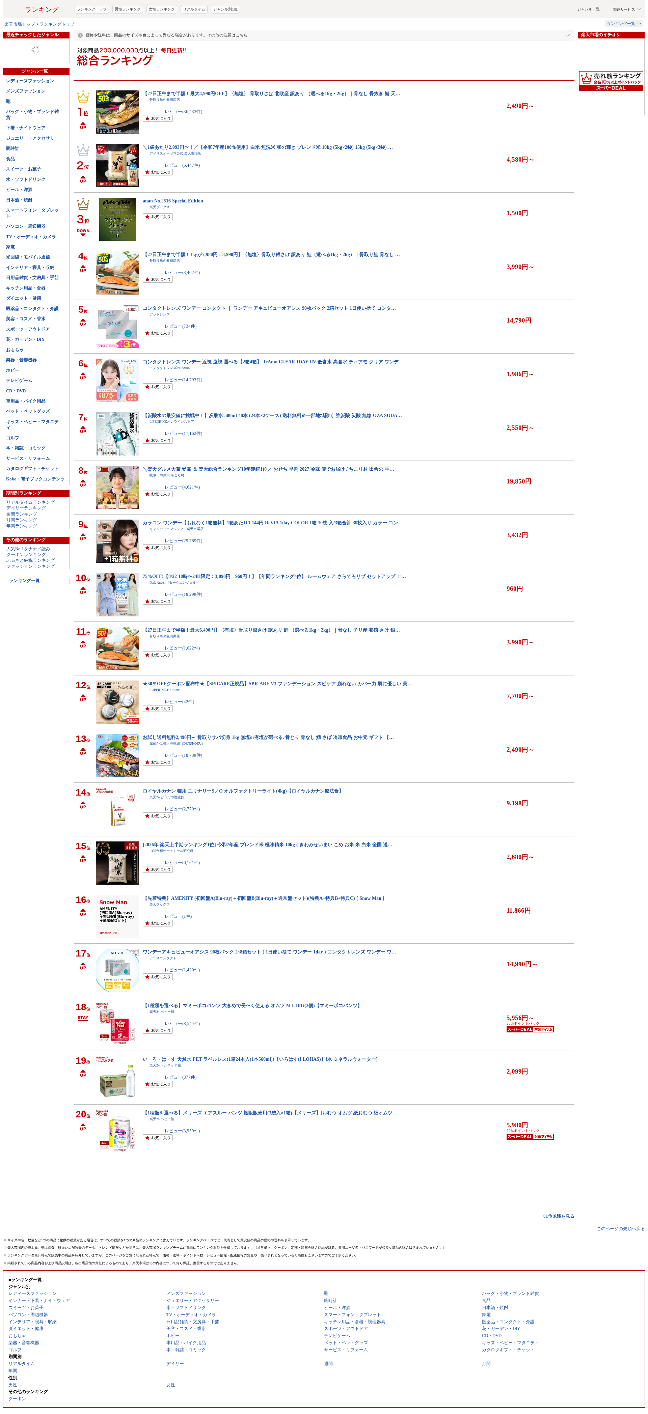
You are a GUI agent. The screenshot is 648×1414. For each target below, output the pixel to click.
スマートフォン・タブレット (32, 212)
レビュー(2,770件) (182, 808)
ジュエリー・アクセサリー (32, 138)
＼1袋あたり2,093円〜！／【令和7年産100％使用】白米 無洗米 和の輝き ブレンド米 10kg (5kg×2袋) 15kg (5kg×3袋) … (268, 147)
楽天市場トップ (19, 24)
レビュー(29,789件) (183, 540)
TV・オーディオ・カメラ (31, 236)
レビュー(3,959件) (182, 1130)
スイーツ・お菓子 (23, 168)
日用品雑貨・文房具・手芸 (32, 277)
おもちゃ (15, 349)
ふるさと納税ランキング (30, 560)
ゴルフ (12, 437)
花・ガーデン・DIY (25, 339)
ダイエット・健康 (23, 298)
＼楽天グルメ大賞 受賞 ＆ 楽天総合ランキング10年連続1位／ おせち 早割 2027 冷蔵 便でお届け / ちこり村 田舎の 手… (268, 469)
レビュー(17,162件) (183, 433)
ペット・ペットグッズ (28, 411)
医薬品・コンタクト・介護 (32, 308)
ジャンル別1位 (225, 9)
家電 (10, 246)
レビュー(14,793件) (183, 379)
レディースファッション (30, 80)
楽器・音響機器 (21, 359)
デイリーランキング (26, 507)
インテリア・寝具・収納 (30, 267)
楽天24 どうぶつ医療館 (167, 797)
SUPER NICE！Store (165, 690)
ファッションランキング (30, 566)
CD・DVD (16, 390)
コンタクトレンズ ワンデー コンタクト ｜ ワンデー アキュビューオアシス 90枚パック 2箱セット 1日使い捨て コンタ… (269, 308)
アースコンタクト (163, 958)
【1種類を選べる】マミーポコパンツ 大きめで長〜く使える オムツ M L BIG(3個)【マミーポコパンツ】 (252, 1005)
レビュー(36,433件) (183, 111)
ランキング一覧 (24, 580)
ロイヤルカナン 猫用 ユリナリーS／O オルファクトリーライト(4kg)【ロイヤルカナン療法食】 (243, 791)
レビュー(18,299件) (183, 594)
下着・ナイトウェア (26, 127)
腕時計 (12, 148)
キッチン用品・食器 (26, 287)
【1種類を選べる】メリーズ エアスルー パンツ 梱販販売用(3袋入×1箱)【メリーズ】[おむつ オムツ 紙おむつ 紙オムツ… (270, 1112)
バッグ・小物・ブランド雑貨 (32, 114)
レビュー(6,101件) (182, 862)
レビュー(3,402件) (182, 272)
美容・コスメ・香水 (26, 318)
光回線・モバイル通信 (28, 256)
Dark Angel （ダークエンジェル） (174, 582)
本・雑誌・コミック (26, 447)
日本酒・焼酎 (19, 199)
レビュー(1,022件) (182, 647)
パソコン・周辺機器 (26, 226)
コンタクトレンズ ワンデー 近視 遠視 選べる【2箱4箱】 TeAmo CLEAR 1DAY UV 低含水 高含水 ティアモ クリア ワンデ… (273, 361)
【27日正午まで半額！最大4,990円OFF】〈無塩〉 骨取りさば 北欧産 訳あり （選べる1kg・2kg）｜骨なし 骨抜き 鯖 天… (271, 93)
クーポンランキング (26, 554)
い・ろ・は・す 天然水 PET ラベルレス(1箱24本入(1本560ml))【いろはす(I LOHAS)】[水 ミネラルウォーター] (260, 1059)
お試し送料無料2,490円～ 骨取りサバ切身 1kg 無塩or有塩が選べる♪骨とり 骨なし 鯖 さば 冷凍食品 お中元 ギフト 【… (268, 737)
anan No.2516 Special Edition (173, 200)
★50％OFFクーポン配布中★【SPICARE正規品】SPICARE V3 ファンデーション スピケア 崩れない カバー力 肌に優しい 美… (277, 683)
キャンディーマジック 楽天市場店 (177, 529)
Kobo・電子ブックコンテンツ (35, 478)
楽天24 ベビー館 (162, 1012)
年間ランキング (21, 525)
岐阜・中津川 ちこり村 (167, 475)
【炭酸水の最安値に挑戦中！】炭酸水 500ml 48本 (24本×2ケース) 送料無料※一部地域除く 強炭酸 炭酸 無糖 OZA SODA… (272, 415)
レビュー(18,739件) (183, 755)
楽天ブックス (160, 207)
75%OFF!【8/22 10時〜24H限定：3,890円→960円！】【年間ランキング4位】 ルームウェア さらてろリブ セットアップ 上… (274, 576)
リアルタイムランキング (30, 502)
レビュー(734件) (180, 326)
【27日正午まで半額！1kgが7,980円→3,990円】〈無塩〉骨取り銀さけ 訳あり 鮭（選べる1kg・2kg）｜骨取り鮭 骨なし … (271, 254)
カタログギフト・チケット (32, 468)
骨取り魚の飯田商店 (165, 100)
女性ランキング (162, 9)
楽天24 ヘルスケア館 (165, 1065)
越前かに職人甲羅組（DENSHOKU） (177, 743)
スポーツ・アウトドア (28, 329)
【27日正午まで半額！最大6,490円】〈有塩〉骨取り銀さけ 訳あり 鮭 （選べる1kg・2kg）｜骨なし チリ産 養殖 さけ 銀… (271, 630)
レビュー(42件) (179, 701)
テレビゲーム (19, 380)
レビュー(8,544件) (182, 1023)
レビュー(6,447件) (182, 165)
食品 (10, 158)
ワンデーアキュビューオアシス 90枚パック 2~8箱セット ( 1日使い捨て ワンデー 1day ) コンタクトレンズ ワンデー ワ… (269, 951)
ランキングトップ (92, 9)
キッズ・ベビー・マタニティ (32, 424)
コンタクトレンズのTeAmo (170, 368)
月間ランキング (21, 519)
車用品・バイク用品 (26, 401)
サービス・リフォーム (28, 458)
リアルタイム (194, 9)
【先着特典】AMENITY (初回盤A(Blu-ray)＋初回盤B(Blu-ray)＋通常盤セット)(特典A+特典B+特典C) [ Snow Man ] (263, 898)
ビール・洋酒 (19, 189)
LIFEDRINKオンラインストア (172, 421)
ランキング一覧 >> (624, 23)
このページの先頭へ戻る (621, 1228)
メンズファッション (26, 90)
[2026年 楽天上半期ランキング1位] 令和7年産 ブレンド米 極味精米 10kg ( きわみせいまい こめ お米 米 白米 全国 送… (268, 844)
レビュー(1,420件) (182, 969)
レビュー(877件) (180, 1077)
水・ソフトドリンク (26, 179)
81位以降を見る (558, 1216)
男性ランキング (128, 9)
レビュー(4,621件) (182, 487)
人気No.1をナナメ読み (28, 548)
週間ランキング (21, 514)
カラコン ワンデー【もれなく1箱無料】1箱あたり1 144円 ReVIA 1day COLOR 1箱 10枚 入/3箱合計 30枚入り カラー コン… (273, 522)
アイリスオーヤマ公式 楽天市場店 (175, 153)
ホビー (12, 370)
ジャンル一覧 (588, 9)
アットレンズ (160, 314)
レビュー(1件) (178, 916)
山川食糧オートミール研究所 (171, 851)
